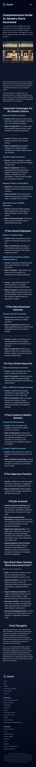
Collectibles (7, 705)
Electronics (7, 707)
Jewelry (6, 717)
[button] (30, 4)
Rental (5, 741)
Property (6, 739)
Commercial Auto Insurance (14, 314)
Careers (6, 686)
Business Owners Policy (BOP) (15, 183)
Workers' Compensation (11, 746)
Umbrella (6, 744)
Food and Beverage (9, 712)
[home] (8, 4)
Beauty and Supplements (11, 700)
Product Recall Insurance (13, 422)
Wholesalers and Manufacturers (13, 722)
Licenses (6, 693)
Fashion (6, 710)
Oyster (6, 647)
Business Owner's (9, 729)
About (5, 681)
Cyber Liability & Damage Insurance (18, 387)
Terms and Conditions (10, 688)
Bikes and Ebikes (9, 702)
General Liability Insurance (14, 115)
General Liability (8, 734)
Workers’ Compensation (13, 235)
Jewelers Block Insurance (14, 157)
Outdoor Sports (8, 720)
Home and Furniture (9, 715)
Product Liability (8, 736)
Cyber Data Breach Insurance (15, 368)
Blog (5, 683)
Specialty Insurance (9, 749)
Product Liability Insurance (14, 448)
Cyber (5, 731)
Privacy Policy (8, 691)
